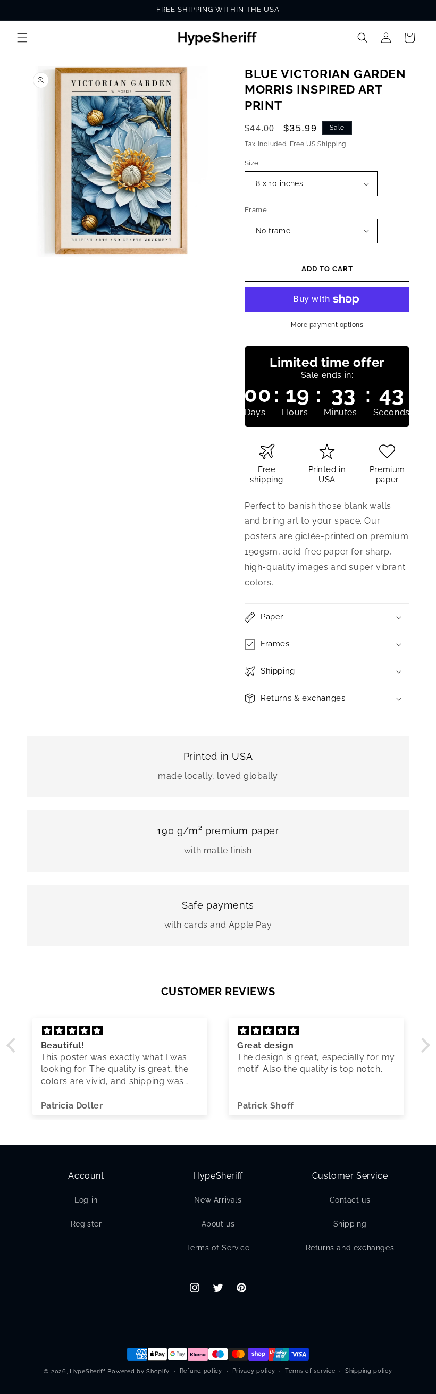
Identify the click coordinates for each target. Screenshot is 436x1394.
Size (252, 163)
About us (218, 1224)
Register (86, 1224)
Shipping (350, 1224)
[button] (22, 37)
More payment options (327, 325)
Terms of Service (218, 1248)
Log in (86, 1200)
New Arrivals (217, 1200)
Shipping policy (368, 1370)
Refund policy (201, 1370)
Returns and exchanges (350, 1248)
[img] (120, 1031)
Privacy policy (253, 1370)
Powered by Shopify (138, 1371)
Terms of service (310, 1370)
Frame (256, 210)
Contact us (350, 1200)
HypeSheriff (88, 1371)
